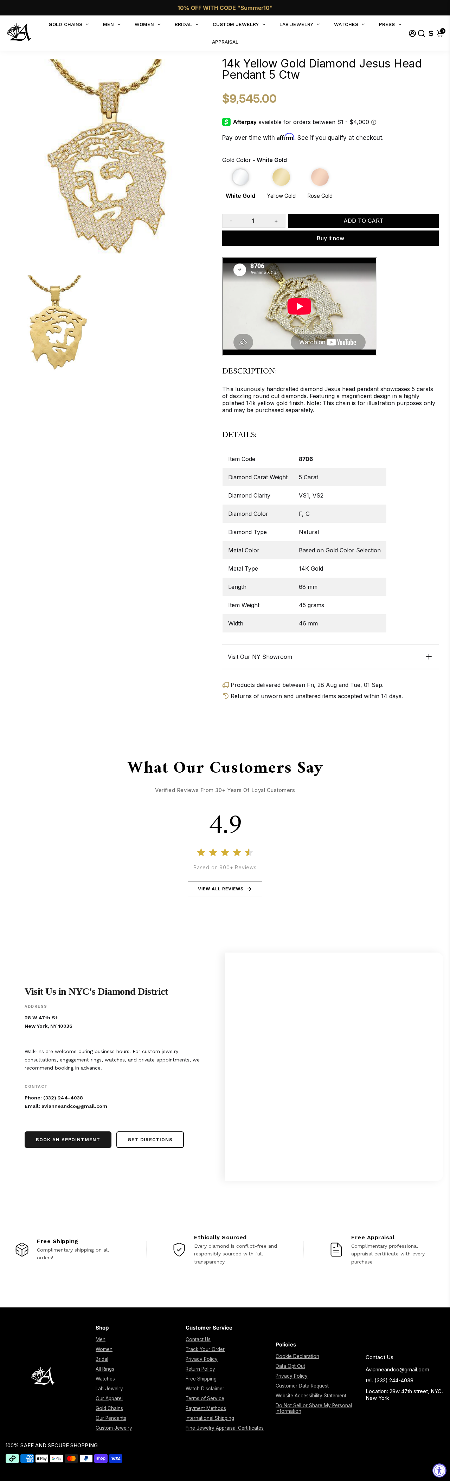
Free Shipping (201, 1379)
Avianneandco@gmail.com (397, 1369)
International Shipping (210, 1418)
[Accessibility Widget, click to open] (439, 1470)
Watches (105, 1379)
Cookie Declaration (297, 1356)
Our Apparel (109, 1398)
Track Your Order (205, 1349)
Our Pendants (111, 1418)
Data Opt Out (290, 1366)
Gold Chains (109, 1408)
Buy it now (330, 238)
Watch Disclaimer (205, 1388)
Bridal (102, 1359)
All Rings (105, 1369)
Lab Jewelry (109, 1388)
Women (104, 1349)
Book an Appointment (68, 1139)
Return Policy (200, 1369)
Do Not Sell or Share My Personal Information (314, 1408)
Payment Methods (206, 1408)
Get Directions (150, 1139)
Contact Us (198, 1339)
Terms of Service (205, 1398)
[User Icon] (412, 33)
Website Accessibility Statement (311, 1395)
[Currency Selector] (431, 33)
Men (100, 1339)
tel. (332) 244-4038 (389, 1380)
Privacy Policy (202, 1359)
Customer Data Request (302, 1386)
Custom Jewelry (114, 1428)
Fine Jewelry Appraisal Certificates (225, 1428)
